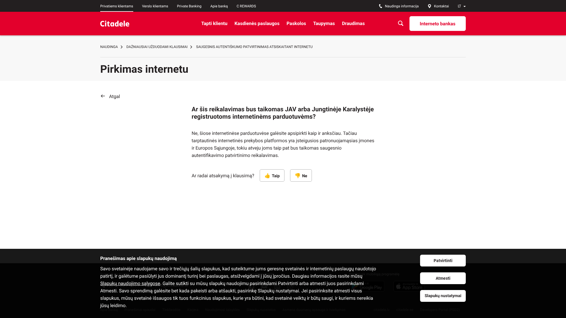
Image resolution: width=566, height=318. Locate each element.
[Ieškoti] (401, 23)
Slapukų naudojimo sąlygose (130, 283)
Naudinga (109, 47)
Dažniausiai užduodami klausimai (157, 47)
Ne (304, 176)
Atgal (114, 96)
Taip (276, 176)
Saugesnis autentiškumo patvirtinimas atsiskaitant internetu (254, 47)
